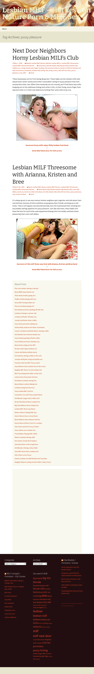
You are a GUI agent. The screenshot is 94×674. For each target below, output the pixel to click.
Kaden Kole (8, 607)
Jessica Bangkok (38, 607)
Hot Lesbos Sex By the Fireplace (26, 441)
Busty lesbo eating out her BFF (25, 345)
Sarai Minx (8, 600)
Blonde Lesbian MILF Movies (35, 63)
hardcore (56, 68)
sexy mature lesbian (19, 194)
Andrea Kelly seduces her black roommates (30, 327)
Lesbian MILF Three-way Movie (25, 409)
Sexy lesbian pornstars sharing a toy (27, 342)
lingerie (50, 623)
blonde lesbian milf (52, 66)
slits (34, 659)
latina (45, 607)
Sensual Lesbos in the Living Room (26, 444)
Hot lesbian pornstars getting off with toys (29, 310)
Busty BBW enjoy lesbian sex (24, 292)
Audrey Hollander (10, 617)
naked (35, 640)
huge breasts (37, 605)
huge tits (44, 605)
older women (37, 643)
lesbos (41, 623)
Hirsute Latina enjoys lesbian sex (26, 349)
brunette (47, 589)
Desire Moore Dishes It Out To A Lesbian (28, 423)
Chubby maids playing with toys (25, 299)
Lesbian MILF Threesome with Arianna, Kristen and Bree (44, 174)
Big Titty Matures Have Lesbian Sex (27, 405)
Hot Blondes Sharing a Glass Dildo (26, 448)
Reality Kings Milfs (39, 653)
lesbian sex (45, 619)
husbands (28, 70)
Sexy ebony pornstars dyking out (26, 324)
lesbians (37, 619)
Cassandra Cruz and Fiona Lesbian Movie (28, 395)
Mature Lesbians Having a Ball (25, 437)
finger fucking (39, 68)
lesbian (38, 611)
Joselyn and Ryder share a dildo (26, 320)
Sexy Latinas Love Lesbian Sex (25, 430)
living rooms (53, 70)
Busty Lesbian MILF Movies (51, 187)
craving (22, 68)
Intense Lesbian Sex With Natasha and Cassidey (31, 458)
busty (35, 592)
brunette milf (72, 66)
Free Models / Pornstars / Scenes (69, 561)
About (4, 29)
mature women (45, 627)
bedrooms (42, 66)
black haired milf (44, 189)
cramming (37, 596)
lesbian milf (36, 70)
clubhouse (15, 68)
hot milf (45, 192)
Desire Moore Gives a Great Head (26, 416)
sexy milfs (22, 73)
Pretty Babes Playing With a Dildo (26, 434)
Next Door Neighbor (44, 639)
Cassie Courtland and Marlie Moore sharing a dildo (32, 331)
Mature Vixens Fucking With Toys (26, 412)
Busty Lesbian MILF (34, 187)
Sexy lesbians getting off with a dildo (27, 338)
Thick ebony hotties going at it (25, 295)
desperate (29, 68)
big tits (47, 578)
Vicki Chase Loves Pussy (23, 455)
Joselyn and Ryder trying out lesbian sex (28, 359)
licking (45, 623)
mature (37, 626)
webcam (38, 659)
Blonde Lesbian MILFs (53, 63)
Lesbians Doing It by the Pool (24, 388)
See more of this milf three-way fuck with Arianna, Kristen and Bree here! (47, 264)
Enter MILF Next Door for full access (47, 151)
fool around (49, 68)
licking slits (44, 70)
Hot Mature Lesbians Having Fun (25, 381)
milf (59, 70)
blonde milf (64, 66)
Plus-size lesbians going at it (24, 306)
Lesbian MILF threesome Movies (23, 66)
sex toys (44, 656)
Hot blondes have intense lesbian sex (27, 334)
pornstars (38, 646)
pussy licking (40, 650)
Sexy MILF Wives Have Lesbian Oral (26, 451)
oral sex (46, 642)
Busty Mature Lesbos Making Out (26, 384)
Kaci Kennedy (9, 603)
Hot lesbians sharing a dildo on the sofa (28, 356)
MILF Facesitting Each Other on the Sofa (28, 373)
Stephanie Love (10, 610)
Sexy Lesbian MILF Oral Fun (24, 391)
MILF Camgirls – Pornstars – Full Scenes (15, 575)
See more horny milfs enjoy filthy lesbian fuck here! (47, 145)
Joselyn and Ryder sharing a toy (26, 317)
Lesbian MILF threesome (69, 63)
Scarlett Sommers (11, 596)
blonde (37, 582)
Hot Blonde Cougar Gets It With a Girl (27, 398)
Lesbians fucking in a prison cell (25, 313)
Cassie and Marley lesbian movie (26, 352)
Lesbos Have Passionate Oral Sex (26, 377)
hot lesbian (74, 68)
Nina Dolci (8, 592)
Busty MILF (43, 592)
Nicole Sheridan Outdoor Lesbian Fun (27, 402)
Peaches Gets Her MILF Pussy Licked (27, 363)
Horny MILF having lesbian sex (25, 303)
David (32, 73)
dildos (50, 596)
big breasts (37, 578)
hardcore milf (64, 68)
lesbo (36, 622)
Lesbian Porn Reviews (80, 603)
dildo (44, 595)
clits (49, 592)
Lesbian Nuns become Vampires (65, 603)
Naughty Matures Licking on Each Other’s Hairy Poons (33, 462)
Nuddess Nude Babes (73, 603)
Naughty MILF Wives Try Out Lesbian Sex (28, 370)
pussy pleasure (75, 192)
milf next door (66, 70)
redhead (48, 653)
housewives (20, 70)
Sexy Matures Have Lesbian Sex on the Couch (30, 366)
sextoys (50, 656)
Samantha (37, 656)
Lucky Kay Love (10, 614)
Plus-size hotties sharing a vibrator (27, 288)
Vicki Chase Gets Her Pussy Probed (27, 427)
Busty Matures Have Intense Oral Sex (27, 420)
